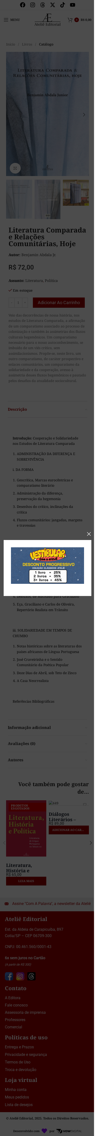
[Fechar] (89, 534)
